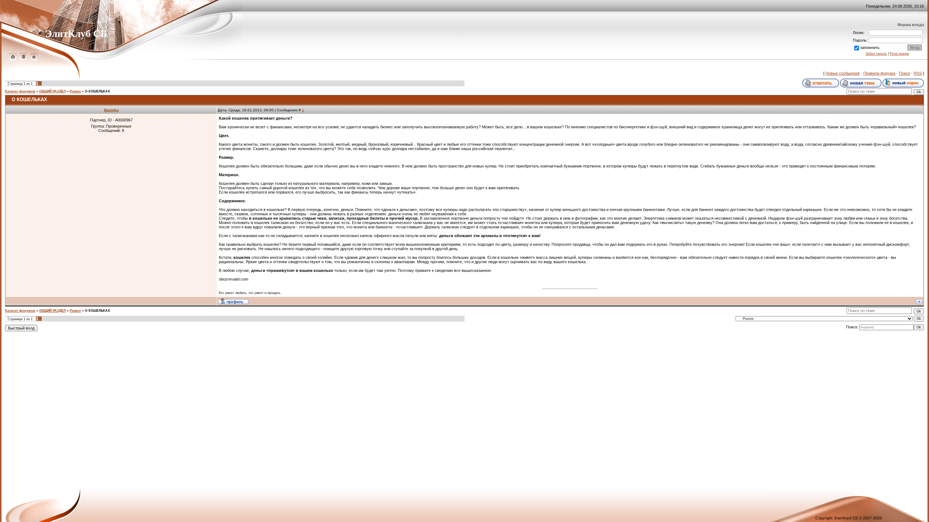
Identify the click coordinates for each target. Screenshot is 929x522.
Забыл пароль (876, 53)
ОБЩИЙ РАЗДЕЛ (52, 91)
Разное (75, 91)
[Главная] (13, 59)
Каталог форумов (20, 91)
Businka (111, 110)
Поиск (904, 73)
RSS (918, 73)
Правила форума (879, 73)
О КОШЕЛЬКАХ (97, 91)
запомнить (870, 47)
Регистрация (899, 53)
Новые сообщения (843, 73)
